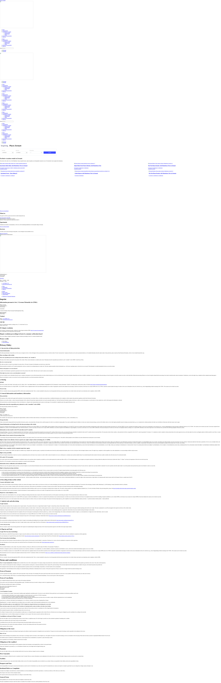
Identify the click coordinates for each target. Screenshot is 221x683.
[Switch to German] (4, 50)
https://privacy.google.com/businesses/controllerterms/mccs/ (60, 515)
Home (3, 29)
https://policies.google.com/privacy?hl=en (66, 535)
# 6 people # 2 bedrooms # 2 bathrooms (81, 167)
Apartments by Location (6, 31)
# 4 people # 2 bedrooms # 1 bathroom (8, 175)
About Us (4, 36)
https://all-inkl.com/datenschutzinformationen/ (98, 384)
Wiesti (6, 34)
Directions (2, 278)
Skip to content (2, 0)
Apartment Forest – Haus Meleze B (9, 173)
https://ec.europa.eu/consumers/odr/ (37, 330)
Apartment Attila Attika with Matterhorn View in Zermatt (13, 165)
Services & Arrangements (7, 35)
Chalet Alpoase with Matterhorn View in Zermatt (86, 173)
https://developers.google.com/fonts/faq (32, 535)
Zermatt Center (7, 32)
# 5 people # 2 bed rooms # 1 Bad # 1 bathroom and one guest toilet (12, 167)
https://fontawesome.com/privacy (48, 542)
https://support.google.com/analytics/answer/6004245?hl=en (57, 522)
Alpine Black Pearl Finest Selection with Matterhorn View (87, 165)
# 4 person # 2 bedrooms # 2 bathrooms (155, 167)
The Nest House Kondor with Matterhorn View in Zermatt (162, 165)
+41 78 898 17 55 (6, 318)
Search (1, 48)
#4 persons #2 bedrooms (79, 175)
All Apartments (5, 30)
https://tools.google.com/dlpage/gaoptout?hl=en (65, 520)
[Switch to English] (4, 51)
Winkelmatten (7, 33)
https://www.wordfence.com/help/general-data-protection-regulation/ (57, 552)
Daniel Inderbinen (5, 342)
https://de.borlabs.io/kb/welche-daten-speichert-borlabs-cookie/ (124, 488)
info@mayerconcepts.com (7, 319)
